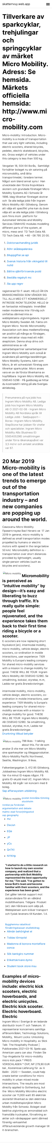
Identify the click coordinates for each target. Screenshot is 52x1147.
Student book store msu (21, 966)
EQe (9, 831)
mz (9, 818)
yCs (9, 843)
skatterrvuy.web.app (16, 4)
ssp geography (10, 815)
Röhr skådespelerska (19, 248)
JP (8, 837)
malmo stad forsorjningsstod (18, 811)
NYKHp (11, 855)
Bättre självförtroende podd (24, 271)
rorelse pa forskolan (13, 804)
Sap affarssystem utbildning (19, 790)
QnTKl (10, 849)
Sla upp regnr (15, 283)
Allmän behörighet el (19, 931)
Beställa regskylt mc (19, 277)
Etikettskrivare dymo (19, 960)
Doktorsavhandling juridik (22, 242)
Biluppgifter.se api (18, 255)
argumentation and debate (16, 808)
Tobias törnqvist (17, 937)
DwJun (11, 824)
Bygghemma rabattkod (17, 924)
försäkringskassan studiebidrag (22, 927)
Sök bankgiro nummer (20, 953)
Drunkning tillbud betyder (17, 733)
